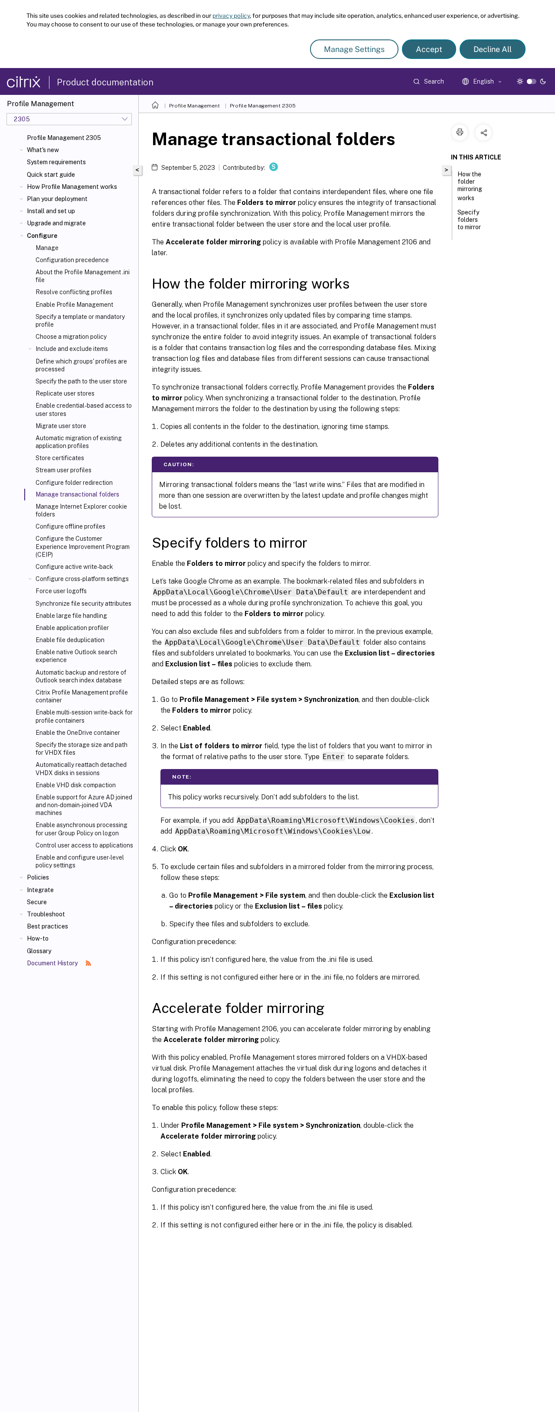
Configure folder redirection (74, 482)
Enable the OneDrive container (78, 732)
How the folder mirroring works (469, 186)
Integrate (40, 889)
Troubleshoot (46, 914)
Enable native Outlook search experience (76, 656)
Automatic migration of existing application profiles (79, 442)
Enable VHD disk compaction (76, 785)
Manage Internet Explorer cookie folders (81, 510)
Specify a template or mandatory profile (80, 320)
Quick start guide (51, 174)
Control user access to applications (84, 845)
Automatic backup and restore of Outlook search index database (81, 676)
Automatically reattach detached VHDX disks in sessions (81, 768)
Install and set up (51, 211)
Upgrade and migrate (56, 223)
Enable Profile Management (74, 304)
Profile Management (194, 106)
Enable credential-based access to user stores (84, 409)
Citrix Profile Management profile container (82, 696)
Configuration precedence (72, 259)
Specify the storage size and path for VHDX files (81, 748)
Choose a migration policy (71, 336)
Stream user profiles (63, 470)
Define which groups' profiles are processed (81, 365)
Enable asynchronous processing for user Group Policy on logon (81, 828)
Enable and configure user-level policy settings (80, 861)
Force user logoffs (61, 591)
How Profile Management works (72, 186)
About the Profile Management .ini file (83, 276)
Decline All (492, 49)
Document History (53, 963)
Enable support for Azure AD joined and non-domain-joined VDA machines (84, 805)
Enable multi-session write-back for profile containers (84, 716)
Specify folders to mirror (469, 219)
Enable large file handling (71, 615)
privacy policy (231, 15)
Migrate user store (61, 425)
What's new (43, 149)
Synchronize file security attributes (83, 603)
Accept (429, 49)
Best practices (47, 926)
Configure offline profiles (70, 526)
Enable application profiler (72, 627)
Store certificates (60, 457)
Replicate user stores (65, 393)
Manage (47, 247)
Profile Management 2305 (64, 137)
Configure (42, 235)
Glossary (39, 951)
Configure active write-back (74, 566)
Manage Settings (354, 49)
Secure (37, 902)
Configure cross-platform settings (82, 578)
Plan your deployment (57, 198)
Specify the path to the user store (81, 381)
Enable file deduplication (70, 639)
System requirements (56, 162)
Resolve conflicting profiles (74, 292)
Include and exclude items (72, 348)
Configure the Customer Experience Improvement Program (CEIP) (83, 546)
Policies (38, 877)
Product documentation (105, 82)
